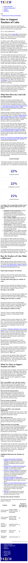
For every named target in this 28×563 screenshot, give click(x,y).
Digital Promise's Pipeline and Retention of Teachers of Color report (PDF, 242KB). (14, 117)
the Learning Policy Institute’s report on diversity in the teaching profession (14, 265)
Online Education (8, 544)
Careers (5, 547)
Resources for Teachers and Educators (11, 15)
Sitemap (6, 555)
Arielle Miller (15, 34)
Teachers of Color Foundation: (11, 470)
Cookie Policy (7, 554)
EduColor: (6, 491)
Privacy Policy (7, 552)
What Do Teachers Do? (9, 545)
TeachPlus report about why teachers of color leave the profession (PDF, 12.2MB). (13, 130)
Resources (6, 548)
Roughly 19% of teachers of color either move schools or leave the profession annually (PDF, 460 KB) (14, 138)
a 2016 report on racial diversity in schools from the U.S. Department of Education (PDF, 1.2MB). (14, 106)
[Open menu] (2, 14)
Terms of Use (7, 551)
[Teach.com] (6, 3)
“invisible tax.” (4, 80)
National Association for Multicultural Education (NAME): (13, 478)
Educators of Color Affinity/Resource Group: (15, 483)
